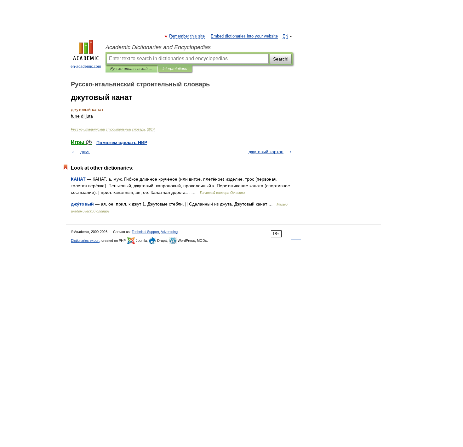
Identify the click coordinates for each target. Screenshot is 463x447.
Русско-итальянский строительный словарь (131, 69)
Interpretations (175, 69)
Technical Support (145, 232)
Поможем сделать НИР (121, 142)
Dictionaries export (85, 240)
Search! (281, 58)
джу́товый (82, 203)
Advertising (169, 232)
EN (285, 36)
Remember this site (187, 36)
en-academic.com (86, 66)
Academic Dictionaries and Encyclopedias (158, 47)
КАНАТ (78, 179)
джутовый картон (266, 151)
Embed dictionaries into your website (244, 36)
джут (85, 151)
